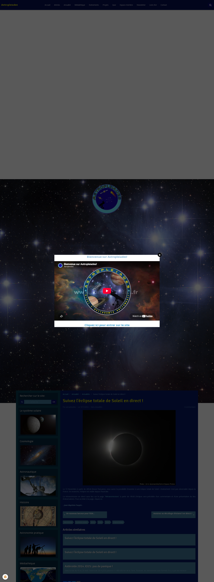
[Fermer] (160, 255)
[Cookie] (5, 577)
